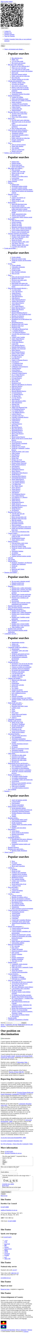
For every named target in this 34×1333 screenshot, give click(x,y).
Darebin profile (12, 1018)
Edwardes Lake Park (18, 355)
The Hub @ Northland (18, 724)
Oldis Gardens (16, 453)
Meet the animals (16, 520)
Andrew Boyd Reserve (18, 301)
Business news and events (15, 849)
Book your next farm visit (19, 517)
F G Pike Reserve (17, 357)
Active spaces (15, 831)
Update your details (17, 949)
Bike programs (16, 170)
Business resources (13, 847)
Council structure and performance (18, 910)
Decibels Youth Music (18, 725)
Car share (14, 196)
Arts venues (11, 559)
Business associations (18, 834)
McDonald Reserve (17, 430)
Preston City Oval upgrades (19, 1010)
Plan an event (15, 273)
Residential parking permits (19, 186)
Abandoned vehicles (17, 133)
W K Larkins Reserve (18, 495)
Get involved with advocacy (20, 983)
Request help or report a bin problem (22, 71)
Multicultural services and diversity (18, 763)
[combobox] (15, 44)
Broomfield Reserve (17, 322)
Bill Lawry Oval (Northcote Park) (21, 314)
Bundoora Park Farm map (19, 518)
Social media (15, 882)
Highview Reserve (17, 386)
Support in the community (19, 758)
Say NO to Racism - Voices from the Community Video (17, 1144)
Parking (10, 183)
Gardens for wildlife (17, 97)
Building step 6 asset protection (20, 625)
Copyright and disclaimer (8, 1330)
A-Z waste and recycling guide (20, 69)
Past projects (15, 836)
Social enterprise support (19, 808)
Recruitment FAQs (17, 902)
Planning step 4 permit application (21, 594)
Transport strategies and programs (17, 233)
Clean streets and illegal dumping (17, 130)
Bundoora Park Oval (17, 326)
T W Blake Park (16, 484)
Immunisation (15, 649)
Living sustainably (17, 92)
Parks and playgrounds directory (21, 277)
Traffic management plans (19, 214)
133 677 (14, 1270)
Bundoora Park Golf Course (20, 324)
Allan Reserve (16, 298)
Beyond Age (15, 761)
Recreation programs (17, 523)
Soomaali (7, 1253)
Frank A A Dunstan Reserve (20, 360)
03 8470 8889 (12, 1221)
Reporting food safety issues (20, 706)
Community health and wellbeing (17, 647)
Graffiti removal (16, 141)
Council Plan (15, 916)
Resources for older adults (19, 760)
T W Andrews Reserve (18, 482)
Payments (14, 869)
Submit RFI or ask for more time (21, 596)
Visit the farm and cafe (18, 513)
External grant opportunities (19, 972)
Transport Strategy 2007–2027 (20, 241)
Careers (10, 894)
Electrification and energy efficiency (22, 839)
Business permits (13, 818)
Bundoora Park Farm (18, 278)
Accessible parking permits (19, 188)
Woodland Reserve (17, 507)
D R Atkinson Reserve (18, 345)
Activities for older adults (19, 755)
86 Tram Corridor (17, 990)
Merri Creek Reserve (18, 433)
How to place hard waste (19, 128)
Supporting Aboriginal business (21, 811)
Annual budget (16, 913)
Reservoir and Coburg (18, 569)
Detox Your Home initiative (19, 117)
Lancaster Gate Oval (17, 415)
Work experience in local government (22, 908)
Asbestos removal (17, 704)
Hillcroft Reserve (16, 388)
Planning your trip (13, 194)
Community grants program (19, 964)
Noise (13, 709)
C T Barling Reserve (17, 330)
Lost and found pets (17, 673)
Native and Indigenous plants (20, 99)
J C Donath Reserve (17, 394)
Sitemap (29, 1330)
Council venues (12, 533)
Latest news (15, 889)
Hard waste (15, 73)
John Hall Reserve (17, 402)
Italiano (6, 1247)
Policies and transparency (15, 926)
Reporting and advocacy (19, 784)
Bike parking (15, 175)
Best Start (14, 694)
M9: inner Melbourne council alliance (22, 987)
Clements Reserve (17, 340)
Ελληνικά (7, 1244)
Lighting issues (16, 708)
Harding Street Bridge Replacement (22, 996)
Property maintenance (18, 139)
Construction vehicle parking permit (22, 217)
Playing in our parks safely (19, 280)
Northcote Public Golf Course (20, 451)
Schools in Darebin (17, 696)
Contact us (11, 867)
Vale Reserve (15, 492)
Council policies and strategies (20, 928)
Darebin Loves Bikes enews (20, 176)
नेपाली (6, 1250)
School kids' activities (18, 685)
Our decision (15, 601)
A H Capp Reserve (17, 291)
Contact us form (16, 885)
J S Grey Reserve (17, 397)
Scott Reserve (15, 466)
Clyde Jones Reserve (18, 342)
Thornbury (15, 571)
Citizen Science (16, 107)
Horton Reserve (16, 389)
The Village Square (17, 486)
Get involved (15, 781)
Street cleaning (16, 136)
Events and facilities (10, 248)
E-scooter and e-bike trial (19, 246)
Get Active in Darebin (18, 544)
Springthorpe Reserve (18, 469)
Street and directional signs (19, 204)
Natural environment (14, 95)
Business (6, 791)
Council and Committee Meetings (21, 920)
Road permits (12, 202)
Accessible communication (19, 778)
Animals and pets (13, 662)
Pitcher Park (15, 458)
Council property (16, 930)
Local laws (15, 939)
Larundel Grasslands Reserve (20, 417)
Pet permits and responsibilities (20, 670)
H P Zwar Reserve (17, 376)
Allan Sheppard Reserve (19, 299)
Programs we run (16, 729)
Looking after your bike (18, 171)
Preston (14, 567)
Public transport (12, 181)
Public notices (16, 892)
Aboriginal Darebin (13, 734)
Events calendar (16, 265)
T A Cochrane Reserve (18, 481)
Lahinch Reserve (16, 414)
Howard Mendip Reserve (19, 391)
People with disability (14, 774)
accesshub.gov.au (6, 1278)
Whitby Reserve (16, 504)
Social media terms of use (19, 884)
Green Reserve (16, 370)
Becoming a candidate (18, 977)
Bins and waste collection (15, 64)
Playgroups (15, 686)
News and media (13, 887)
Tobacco (14, 717)
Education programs (17, 522)
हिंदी (5, 1245)
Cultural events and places (19, 735)
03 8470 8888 (5, 1207)
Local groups (15, 178)
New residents (12, 789)
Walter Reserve (16, 500)
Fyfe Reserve (15, 361)
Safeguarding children (18, 943)
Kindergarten (15, 683)
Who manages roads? (18, 220)
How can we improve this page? (10, 1167)
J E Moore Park (16, 396)
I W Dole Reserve (17, 393)
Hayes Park (15, 381)
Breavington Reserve (18, 317)
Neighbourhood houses (18, 538)
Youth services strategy (18, 732)
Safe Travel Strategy (17, 238)
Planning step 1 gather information (21, 588)
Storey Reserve (16, 471)
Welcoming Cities (22, 1062)
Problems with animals (18, 672)
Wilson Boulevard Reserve (19, 505)
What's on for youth (17, 722)
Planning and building (10, 572)
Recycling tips (16, 77)
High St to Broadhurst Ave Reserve (22, 384)
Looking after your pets (18, 675)
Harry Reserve (16, 379)
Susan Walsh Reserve (18, 479)
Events (10, 263)
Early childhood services (19, 693)
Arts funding (15, 969)
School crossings (16, 222)
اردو (5, 1257)
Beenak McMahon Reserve (19, 312)
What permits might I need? (19, 819)
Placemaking (11, 829)
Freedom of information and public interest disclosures (22, 937)
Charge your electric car (18, 197)
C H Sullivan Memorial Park (20, 329)
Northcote (14, 566)
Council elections (13, 974)
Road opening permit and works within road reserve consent (21, 208)
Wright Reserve (16, 508)
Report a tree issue (17, 151)
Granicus (25, 1331)
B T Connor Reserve (18, 306)
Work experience (16, 525)
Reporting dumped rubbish (19, 74)
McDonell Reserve (17, 432)
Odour (13, 711)
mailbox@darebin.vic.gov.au (9, 1210)
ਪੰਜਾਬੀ (6, 1252)
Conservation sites (17, 108)
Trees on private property (19, 144)
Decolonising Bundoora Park (20, 752)
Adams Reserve (16, 293)
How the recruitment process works (22, 900)
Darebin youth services (14, 721)
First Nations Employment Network (22, 810)
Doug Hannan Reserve (18, 352)
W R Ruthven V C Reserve (19, 497)
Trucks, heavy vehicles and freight (21, 228)
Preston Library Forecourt (19, 463)
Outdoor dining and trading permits (22, 824)
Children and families (14, 678)
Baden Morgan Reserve (18, 308)
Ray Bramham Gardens (18, 461)
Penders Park (15, 456)
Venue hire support (17, 970)
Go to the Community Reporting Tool (11, 1141)
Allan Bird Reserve (17, 296)
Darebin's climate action (18, 82)
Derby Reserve (16, 350)
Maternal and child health (19, 680)
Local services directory (18, 730)
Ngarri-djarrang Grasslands (19, 443)
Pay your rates (16, 946)
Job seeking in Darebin (18, 905)
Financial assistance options (19, 951)
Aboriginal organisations (19, 739)
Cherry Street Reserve (18, 339)
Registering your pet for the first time (22, 663)
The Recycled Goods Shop (19, 113)
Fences (14, 956)
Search (3, 1023)
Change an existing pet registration (21, 667)
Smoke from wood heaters (19, 714)
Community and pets (10, 633)
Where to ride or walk (18, 173)
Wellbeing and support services (20, 654)
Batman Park (15, 311)
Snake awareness (16, 102)
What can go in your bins (19, 68)
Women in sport (16, 554)
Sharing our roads (17, 225)
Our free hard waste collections (20, 120)
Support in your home (18, 757)
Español (6, 1255)
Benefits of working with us (20, 897)
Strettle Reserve (16, 474)
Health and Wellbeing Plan (19, 655)
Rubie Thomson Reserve (19, 464)
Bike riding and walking (15, 168)
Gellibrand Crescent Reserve (20, 366)
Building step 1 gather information (21, 612)
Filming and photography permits (21, 934)
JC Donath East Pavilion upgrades (21, 995)
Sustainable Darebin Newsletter (21, 94)
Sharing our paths (17, 224)
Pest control (15, 712)
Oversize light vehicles (18, 206)
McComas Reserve (17, 428)
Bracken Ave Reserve (18, 316)
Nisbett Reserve (16, 445)
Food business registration (19, 821)
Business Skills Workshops (19, 850)
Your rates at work (17, 961)
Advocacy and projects (14, 980)
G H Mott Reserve (17, 365)
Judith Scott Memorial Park (19, 407)
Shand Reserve (16, 468)
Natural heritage (16, 110)
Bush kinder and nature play (20, 283)
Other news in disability (18, 786)
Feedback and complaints (19, 872)
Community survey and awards (20, 921)
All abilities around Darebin (19, 776)
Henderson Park (16, 383)
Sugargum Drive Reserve (19, 476)
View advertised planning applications (19, 607)
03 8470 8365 (9, 1151)
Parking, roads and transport (12, 153)
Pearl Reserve (15, 455)
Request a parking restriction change (22, 189)
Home (2, 1024)
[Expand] (23, 49)
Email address (5, 1172)
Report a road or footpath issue (20, 232)
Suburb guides (12, 561)
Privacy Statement (21, 1330)
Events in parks (16, 270)
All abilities (15, 553)
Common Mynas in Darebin (20, 104)
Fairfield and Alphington (19, 564)
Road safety (11, 219)
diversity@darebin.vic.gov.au (13, 1153)
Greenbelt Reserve (17, 371)
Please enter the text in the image (11, 1187)
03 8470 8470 (7, 1237)
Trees (9, 143)
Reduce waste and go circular (20, 87)
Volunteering (15, 907)
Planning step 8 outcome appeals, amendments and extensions (21, 603)
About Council (8, 852)
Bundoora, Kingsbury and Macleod (22, 562)
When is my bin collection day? (21, 66)
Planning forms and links (15, 606)
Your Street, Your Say (18, 243)
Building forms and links (19, 611)
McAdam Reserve (17, 427)
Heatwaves (15, 660)
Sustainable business (14, 837)
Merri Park (15, 435)
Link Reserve (15, 422)
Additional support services (19, 876)
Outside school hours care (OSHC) (22, 698)
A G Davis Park (16, 290)
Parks (9, 275)
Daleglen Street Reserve (18, 347)
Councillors (15, 918)
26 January (15, 747)
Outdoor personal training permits (21, 556)
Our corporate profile (18, 903)
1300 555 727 (15, 1273)
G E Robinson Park (17, 363)
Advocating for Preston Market (20, 1014)
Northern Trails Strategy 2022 (20, 237)
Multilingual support (17, 877)
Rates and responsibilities (15, 944)
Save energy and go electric (19, 86)
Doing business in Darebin (15, 806)
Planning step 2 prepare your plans (21, 589)
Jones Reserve (16, 406)
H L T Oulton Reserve (18, 375)
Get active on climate (18, 84)
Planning (10, 586)
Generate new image (8, 1184)
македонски (8, 1249)
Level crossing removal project (20, 230)
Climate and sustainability (15, 81)
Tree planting (15, 148)
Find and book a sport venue (20, 543)
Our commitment (16, 737)
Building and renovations (15, 609)
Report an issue (16, 871)
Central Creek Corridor (18, 337)
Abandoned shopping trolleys (20, 135)
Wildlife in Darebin (17, 676)
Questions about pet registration (21, 668)
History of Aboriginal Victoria (20, 748)
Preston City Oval (17, 459)
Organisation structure (18, 912)
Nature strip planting (17, 146)
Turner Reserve (16, 489)
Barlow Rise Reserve (18, 309)
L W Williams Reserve (18, 412)
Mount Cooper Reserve (18, 437)
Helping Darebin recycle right (20, 79)
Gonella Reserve (16, 368)
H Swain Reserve (17, 378)
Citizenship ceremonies (18, 267)
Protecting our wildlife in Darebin (21, 100)
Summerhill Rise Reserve (19, 477)
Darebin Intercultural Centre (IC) (21, 765)
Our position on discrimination (20, 768)
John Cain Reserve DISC (19, 401)
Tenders (14, 816)
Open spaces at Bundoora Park (20, 531)
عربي (6, 1240)
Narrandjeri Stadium (17, 551)
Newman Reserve (17, 442)
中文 (5, 1242)
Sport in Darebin (12, 541)
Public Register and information (21, 941)
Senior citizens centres (18, 540)
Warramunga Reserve (18, 502)
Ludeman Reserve (17, 424)
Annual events (16, 268)
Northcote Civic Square (18, 446)
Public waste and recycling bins (21, 76)
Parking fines (15, 184)
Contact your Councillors (19, 880)
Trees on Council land (18, 149)
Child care (14, 681)
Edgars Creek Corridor (18, 353)
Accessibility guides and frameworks (22, 779)
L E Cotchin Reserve (18, 410)
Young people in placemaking (20, 832)
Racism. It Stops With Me (16, 1072)
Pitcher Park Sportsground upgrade (22, 1008)
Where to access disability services (21, 783)
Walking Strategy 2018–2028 (20, 245)
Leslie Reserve (16, 420)
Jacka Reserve (16, 399)
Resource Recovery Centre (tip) (17, 112)
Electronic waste (16, 115)
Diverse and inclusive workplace (21, 898)
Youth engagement (17, 727)
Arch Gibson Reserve (18, 303)
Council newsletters (17, 890)
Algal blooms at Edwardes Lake (21, 105)
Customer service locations (19, 874)
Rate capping (15, 952)
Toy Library (15, 688)
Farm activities (16, 515)
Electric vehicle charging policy (21, 235)
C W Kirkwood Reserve (19, 332)
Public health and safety (15, 703)
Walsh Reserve (16, 499)
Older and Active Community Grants (22, 967)
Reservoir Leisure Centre (19, 546)
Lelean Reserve (16, 419)
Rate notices (15, 947)
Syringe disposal (16, 716)
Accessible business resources (20, 788)
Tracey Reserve (16, 487)
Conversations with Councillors (21, 988)
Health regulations (17, 823)
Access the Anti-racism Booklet (13, 1137)
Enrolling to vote (16, 975)
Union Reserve (16, 491)
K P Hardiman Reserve (18, 409)
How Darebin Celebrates (19, 272)
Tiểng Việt (7, 1258)
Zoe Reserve (15, 510)
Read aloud (5, 1185)
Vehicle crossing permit (18, 215)
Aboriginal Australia (17, 750)
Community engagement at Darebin (18, 1019)
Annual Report (16, 915)
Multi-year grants (16, 965)
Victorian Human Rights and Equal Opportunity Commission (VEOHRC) (17, 1093)
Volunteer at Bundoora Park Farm (21, 526)
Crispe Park (15, 344)
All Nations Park (16, 294)
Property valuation (17, 954)
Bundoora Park (16, 327)
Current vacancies (17, 895)
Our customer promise (18, 879)
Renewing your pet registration (20, 665)
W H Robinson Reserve (18, 494)
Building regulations (17, 959)
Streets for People (17, 240)
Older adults (11, 753)
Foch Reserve (15, 358)
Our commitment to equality (20, 766)
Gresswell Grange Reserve (19, 373)
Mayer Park (15, 425)
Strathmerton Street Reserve (20, 473)
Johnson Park (15, 404)
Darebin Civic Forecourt (19, 348)
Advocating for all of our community (22, 982)
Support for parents (17, 690)
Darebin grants (12, 962)
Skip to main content (7, 1)
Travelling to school (17, 179)
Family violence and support (20, 691)
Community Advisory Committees (21, 770)
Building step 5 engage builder (20, 624)
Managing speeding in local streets (21, 227)
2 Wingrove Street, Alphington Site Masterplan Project (22, 1005)
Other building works (18, 627)
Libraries (10, 558)
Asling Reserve (16, 304)
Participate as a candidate (19, 979)
